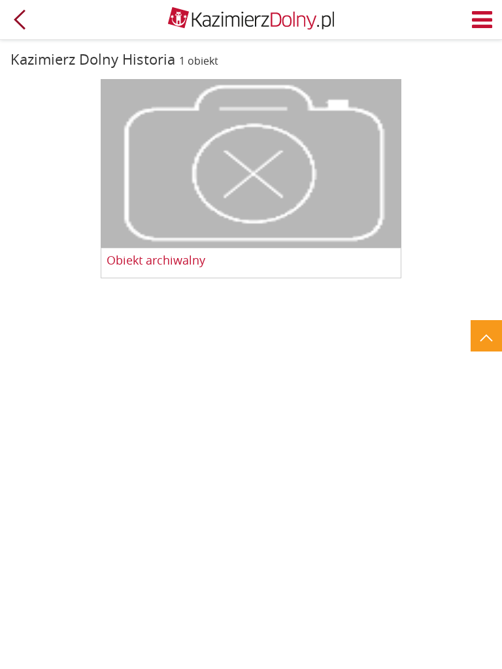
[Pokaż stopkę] (486, 335)
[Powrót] (19, 19)
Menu (482, 19)
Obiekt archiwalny (156, 260)
